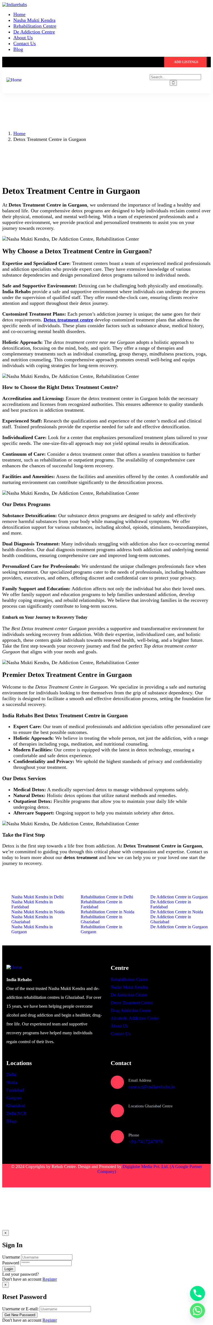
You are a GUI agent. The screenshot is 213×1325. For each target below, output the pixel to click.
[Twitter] (13, 1180)
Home (19, 133)
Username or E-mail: (20, 1308)
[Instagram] (45, 1180)
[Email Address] (117, 1082)
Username (11, 1257)
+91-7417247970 (145, 1141)
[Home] (14, 80)
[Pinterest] (61, 1180)
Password (10, 1262)
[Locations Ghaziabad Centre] (117, 1110)
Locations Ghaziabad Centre (150, 1106)
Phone (133, 1135)
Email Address (139, 1080)
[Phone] (117, 1136)
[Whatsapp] (197, 1310)
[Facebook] (29, 1180)
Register (49, 1279)
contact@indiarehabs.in (151, 1086)
